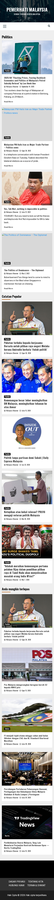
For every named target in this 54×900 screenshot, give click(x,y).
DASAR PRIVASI (17, 881)
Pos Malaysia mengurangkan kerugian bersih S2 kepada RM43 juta (25, 686)
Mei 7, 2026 (25, 580)
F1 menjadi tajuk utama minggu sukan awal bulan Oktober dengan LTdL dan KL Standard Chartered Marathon (26, 738)
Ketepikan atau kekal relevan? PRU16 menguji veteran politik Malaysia (24, 513)
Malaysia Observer (12, 86)
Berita (7, 836)
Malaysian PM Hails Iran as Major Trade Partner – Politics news (26, 146)
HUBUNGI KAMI (16, 885)
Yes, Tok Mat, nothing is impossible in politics (25, 208)
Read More (8, 102)
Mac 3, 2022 (25, 273)
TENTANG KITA (35, 881)
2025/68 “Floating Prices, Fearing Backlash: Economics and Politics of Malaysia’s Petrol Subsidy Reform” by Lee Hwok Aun (25, 80)
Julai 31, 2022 (26, 212)
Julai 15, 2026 (26, 410)
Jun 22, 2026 (26, 465)
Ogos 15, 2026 (26, 690)
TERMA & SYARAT (36, 885)
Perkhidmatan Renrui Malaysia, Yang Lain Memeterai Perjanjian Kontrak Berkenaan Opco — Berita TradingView (26, 845)
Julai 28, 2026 (26, 744)
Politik (7, 71)
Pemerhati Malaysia (27, 9)
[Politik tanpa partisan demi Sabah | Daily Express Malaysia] (27, 433)
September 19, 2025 (28, 86)
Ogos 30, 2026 (26, 353)
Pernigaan (8, 678)
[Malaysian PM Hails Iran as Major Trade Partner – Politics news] (27, 124)
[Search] (49, 25)
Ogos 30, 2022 (26, 151)
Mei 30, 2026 (26, 519)
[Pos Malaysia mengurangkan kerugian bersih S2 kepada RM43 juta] (27, 664)
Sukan (7, 729)
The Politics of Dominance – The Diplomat (24, 270)
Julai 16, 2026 (26, 851)
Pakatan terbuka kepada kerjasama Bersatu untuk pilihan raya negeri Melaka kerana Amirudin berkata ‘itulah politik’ (26, 346)
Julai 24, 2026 (26, 797)
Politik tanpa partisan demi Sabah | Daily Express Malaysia (26, 459)
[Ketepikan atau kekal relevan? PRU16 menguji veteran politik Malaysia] (27, 487)
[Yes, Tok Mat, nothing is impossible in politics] (27, 188)
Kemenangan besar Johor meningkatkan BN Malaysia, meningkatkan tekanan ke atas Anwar (25, 403)
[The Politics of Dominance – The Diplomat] (27, 250)
